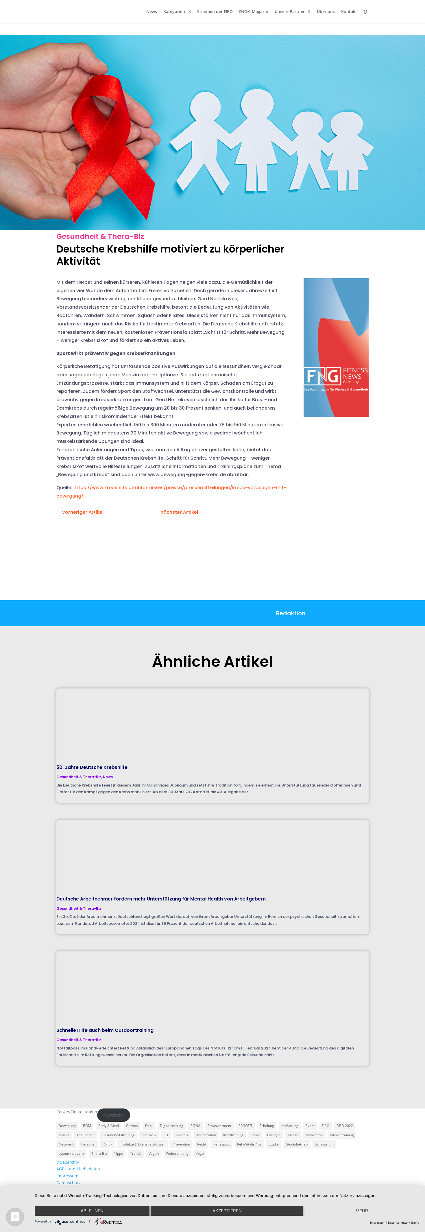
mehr (362, 1210)
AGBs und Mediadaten (78, 1169)
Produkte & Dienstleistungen (142, 1144)
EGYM (195, 1125)
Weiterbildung (177, 1153)
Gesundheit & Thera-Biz (100, 236)
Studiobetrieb (297, 1144)
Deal (149, 1125)
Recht (201, 1144)
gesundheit (86, 1134)
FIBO (325, 1125)
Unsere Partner (290, 12)
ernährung (289, 1125)
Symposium (324, 1144)
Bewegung (67, 1125)
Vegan (154, 1153)
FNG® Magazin (253, 12)
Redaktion (290, 613)
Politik (107, 1144)
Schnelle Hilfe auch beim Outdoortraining (105, 1030)
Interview (149, 1134)
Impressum (67, 1175)
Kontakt (349, 12)
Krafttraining (233, 1134)
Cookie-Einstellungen (76, 1112)
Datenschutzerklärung (403, 1222)
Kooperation (206, 1134)
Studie (274, 1144)
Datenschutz (68, 1182)
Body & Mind (108, 1125)
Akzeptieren (227, 1210)
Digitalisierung (171, 1125)
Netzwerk (66, 1144)
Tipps (118, 1153)
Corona (132, 1125)
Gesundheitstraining (118, 1134)
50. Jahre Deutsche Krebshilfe (92, 767)
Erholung (267, 1125)
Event (310, 1125)
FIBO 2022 (345, 1125)
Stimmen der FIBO (215, 12)
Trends (135, 1153)
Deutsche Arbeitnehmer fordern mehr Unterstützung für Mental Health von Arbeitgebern (161, 899)
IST (166, 1134)
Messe (293, 1134)
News (151, 12)
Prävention (181, 1144)
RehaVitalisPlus (249, 1144)
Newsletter (113, 1115)
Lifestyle (273, 1134)
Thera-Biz (99, 1153)
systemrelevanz (71, 1153)
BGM (87, 1125)
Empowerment (219, 1125)
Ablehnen (92, 1210)
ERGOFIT (245, 1125)
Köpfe (255, 1134)
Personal (88, 1144)
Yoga (200, 1153)
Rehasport (221, 1144)
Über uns (326, 12)
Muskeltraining (342, 1134)
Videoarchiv (67, 1162)
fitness (64, 1134)
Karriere (182, 1134)
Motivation (314, 1134)
